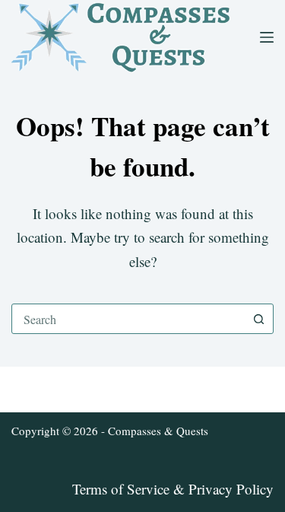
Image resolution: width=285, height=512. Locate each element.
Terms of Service (120, 488)
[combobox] (128, 319)
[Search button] (258, 318)
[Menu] (267, 37)
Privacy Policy (231, 488)
